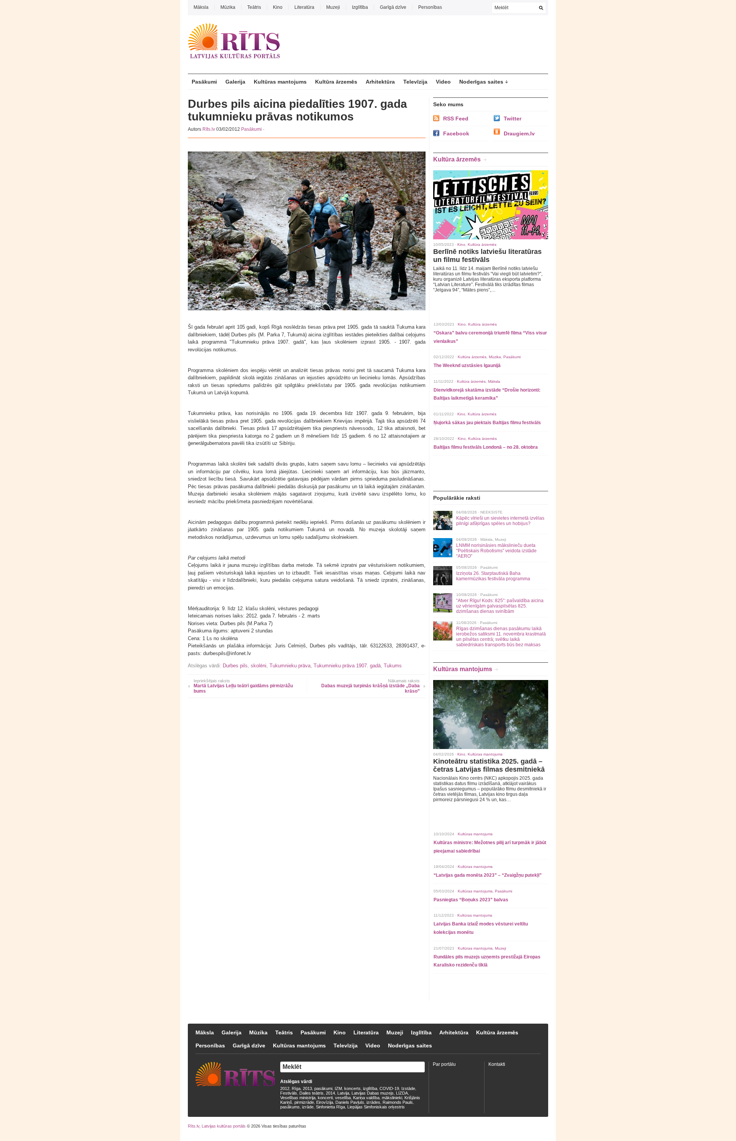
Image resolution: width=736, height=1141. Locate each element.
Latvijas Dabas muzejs (373, 1093)
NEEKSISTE (491, 512)
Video (443, 82)
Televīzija (415, 82)
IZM (338, 1088)
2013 (307, 1088)
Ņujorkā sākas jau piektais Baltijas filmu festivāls (487, 422)
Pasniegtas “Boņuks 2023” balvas (471, 899)
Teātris (254, 7)
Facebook (456, 133)
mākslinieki (392, 1097)
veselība (343, 1097)
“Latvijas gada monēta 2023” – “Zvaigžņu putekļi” (488, 875)
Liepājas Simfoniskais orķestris (376, 1107)
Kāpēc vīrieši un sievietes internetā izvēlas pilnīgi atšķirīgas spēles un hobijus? (500, 520)
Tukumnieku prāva (289, 665)
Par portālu (444, 1064)
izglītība (370, 1088)
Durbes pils (235, 665)
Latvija (343, 1093)
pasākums (290, 1107)
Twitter (512, 118)
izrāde (308, 1107)
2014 (330, 1093)
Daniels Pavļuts (349, 1102)
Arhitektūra (380, 82)
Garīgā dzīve (393, 7)
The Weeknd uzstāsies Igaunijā (467, 365)
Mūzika (227, 7)
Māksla (201, 7)
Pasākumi (204, 82)
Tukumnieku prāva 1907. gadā (347, 665)
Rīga (296, 1088)
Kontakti (496, 1064)
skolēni (258, 665)
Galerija (235, 82)
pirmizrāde (304, 1102)
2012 (284, 1088)
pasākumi (323, 1088)
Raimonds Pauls (398, 1102)
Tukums (393, 665)
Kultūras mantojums (280, 82)
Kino (278, 7)
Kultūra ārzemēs (336, 82)
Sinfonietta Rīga (330, 1107)
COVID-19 (389, 1088)
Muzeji (333, 7)
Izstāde (408, 1088)
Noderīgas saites (481, 82)
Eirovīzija (324, 1102)
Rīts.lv (208, 129)
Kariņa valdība (366, 1097)
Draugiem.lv (519, 133)
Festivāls (288, 1093)
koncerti (325, 1097)
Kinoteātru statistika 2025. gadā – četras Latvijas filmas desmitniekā (489, 765)
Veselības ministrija (297, 1097)
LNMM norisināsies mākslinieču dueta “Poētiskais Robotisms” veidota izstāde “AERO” (496, 551)
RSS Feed (455, 118)
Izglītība (360, 7)
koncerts (352, 1088)
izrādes (373, 1102)
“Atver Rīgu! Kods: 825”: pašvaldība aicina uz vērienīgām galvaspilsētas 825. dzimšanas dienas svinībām (500, 606)
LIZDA (402, 1093)
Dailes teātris (311, 1093)
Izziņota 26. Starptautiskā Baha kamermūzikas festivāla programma (493, 576)
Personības (430, 7)
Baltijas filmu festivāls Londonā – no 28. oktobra (486, 447)
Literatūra (304, 7)
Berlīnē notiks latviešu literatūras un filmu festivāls (487, 255)
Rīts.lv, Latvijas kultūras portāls (217, 1126)
